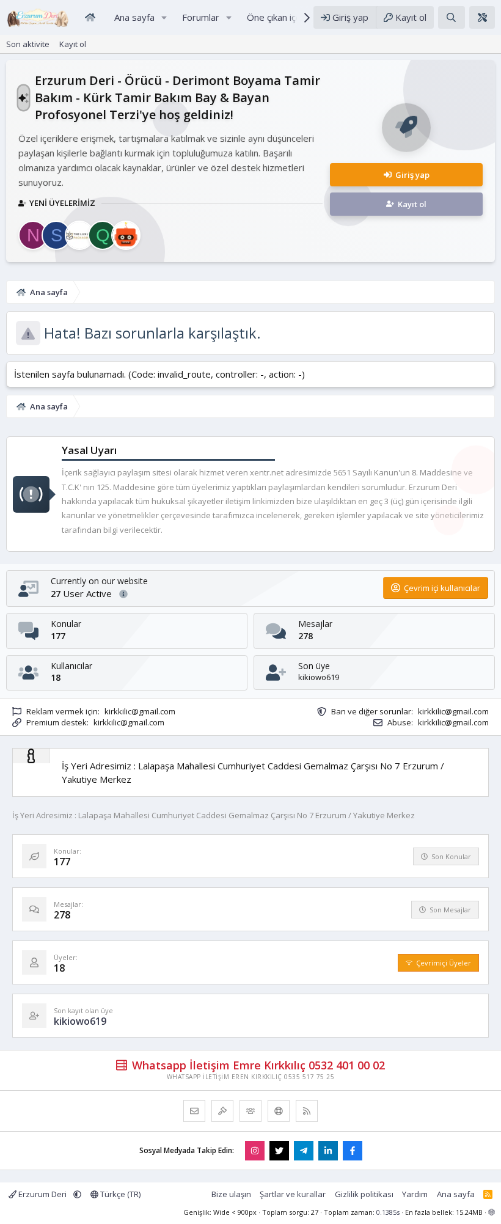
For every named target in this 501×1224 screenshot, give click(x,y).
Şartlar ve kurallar (293, 1194)
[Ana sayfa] (90, 17)
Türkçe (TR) (119, 1194)
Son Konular (451, 856)
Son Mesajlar (450, 909)
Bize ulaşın (231, 1194)
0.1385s (388, 1212)
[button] (164, 17)
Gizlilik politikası (364, 1194)
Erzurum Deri (42, 1194)
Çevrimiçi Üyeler (443, 962)
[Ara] (451, 17)
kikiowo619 (318, 677)
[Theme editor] (482, 17)
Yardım (415, 1194)
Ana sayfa (456, 1194)
